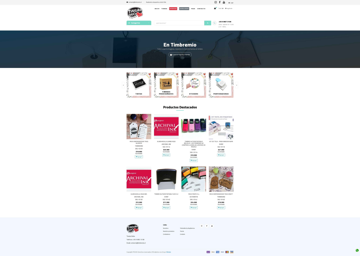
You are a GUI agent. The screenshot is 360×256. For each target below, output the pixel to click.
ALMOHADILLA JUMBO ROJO (166, 141)
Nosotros (165, 228)
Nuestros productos (168, 231)
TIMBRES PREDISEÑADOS (166, 92)
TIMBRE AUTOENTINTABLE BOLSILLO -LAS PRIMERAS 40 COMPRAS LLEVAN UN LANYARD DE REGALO (193, 144)
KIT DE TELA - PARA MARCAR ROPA (221, 141)
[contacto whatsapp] (357, 250)
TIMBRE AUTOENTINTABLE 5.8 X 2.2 (166, 194)
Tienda (164, 8)
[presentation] (123, 85)
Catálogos (184, 8)
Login (231, 3)
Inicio (157, 8)
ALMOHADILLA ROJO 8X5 (139, 194)
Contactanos (166, 234)
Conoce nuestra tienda (181, 54)
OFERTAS (173, 8)
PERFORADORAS (221, 93)
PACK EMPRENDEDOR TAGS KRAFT (221, 194)
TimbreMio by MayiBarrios (187, 228)
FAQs (193, 8)
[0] (215, 8)
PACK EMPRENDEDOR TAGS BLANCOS (139, 142)
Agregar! (139, 156)
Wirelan (168, 252)
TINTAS (138, 93)
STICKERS (193, 93)
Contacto (201, 8)
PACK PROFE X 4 (193, 194)
